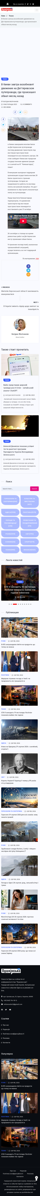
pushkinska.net (27, 1192)
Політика (29, 512)
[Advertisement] (20, 48)
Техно (11, 16)
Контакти (6, 1043)
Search (34, 489)
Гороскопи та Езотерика (10, 500)
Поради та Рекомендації (10, 523)
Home (3, 16)
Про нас (6, 1025)
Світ (30, 534)
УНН (37, 259)
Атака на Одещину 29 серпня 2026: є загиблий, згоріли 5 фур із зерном (20, 589)
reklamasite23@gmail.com (12, 1004)
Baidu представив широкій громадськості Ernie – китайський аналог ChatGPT (18, 388)
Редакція (6, 1029)
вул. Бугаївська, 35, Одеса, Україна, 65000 (18, 996)
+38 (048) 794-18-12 (10, 1000)
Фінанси (30, 550)
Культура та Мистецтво (29, 501)
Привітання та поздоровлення (30, 523)
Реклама (6, 1038)
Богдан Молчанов (12, 395)
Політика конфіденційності (13, 1034)
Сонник (10, 542)
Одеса (10, 512)
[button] (9, 604)
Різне (10, 534)
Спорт (29, 542)
